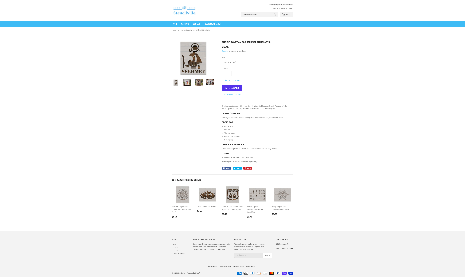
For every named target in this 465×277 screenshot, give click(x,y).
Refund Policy (250, 266)
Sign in (275, 9)
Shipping (225, 51)
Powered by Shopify (193, 273)
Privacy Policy (212, 266)
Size (223, 57)
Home (174, 24)
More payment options (232, 94)
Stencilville (181, 273)
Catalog (185, 24)
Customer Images (213, 24)
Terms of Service (225, 266)
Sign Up (268, 255)
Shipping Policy (238, 266)
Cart (288, 14)
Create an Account (287, 9)
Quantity (225, 69)
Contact (197, 24)
